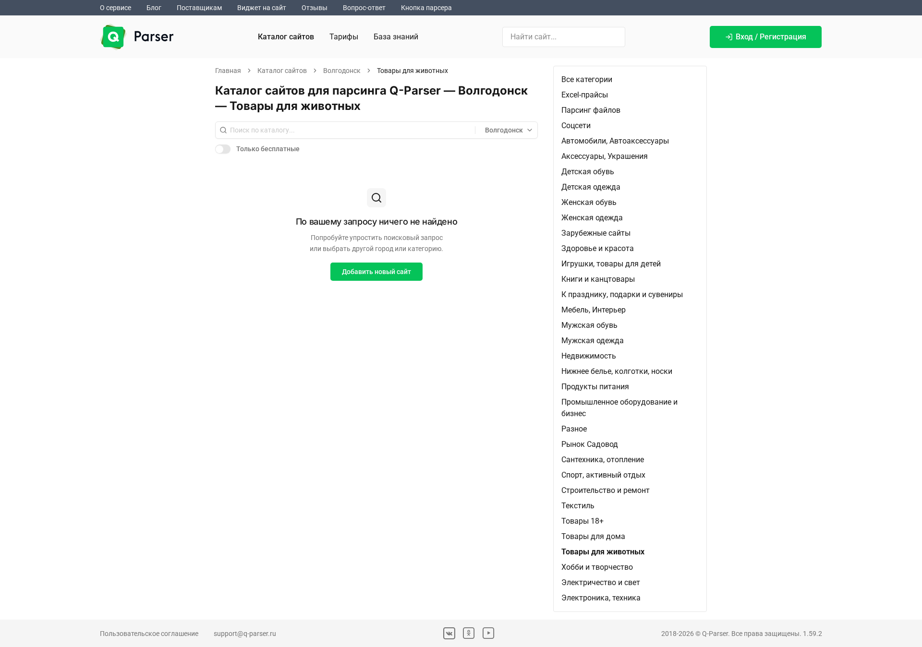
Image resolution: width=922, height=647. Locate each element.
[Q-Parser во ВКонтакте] (449, 633)
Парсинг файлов (590, 110)
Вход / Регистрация (771, 36)
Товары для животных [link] (412, 70)
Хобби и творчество (597, 567)
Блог (153, 8)
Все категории (586, 79)
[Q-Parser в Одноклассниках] (469, 633)
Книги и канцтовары (598, 279)
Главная (228, 70)
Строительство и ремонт (605, 490)
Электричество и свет (600, 582)
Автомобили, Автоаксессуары (615, 140)
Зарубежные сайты (596, 233)
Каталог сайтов (286, 36)
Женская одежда (592, 217)
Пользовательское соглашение (149, 633)
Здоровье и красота (597, 248)
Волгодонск (342, 70)
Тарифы (343, 36)
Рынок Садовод (589, 444)
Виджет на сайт (261, 8)
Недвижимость (588, 355)
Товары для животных (602, 551)
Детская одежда (590, 187)
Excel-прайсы (584, 94)
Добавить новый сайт (376, 272)
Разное (574, 428)
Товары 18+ (582, 521)
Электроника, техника (601, 597)
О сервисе (115, 8)
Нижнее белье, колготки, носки (616, 371)
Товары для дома (593, 536)
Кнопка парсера (426, 8)
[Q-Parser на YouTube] (489, 633)
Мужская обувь (589, 325)
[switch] (222, 148)
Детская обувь (587, 171)
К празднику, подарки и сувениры (622, 294)
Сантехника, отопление (602, 459)
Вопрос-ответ (364, 8)
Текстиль (577, 505)
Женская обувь (589, 202)
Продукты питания (595, 386)
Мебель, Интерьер (593, 309)
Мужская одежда (592, 340)
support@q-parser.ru (245, 633)
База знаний (396, 36)
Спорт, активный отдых (603, 474)
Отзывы (315, 8)
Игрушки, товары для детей (611, 263)
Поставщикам (199, 8)
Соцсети (576, 125)
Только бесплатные (268, 149)
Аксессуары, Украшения (604, 156)
